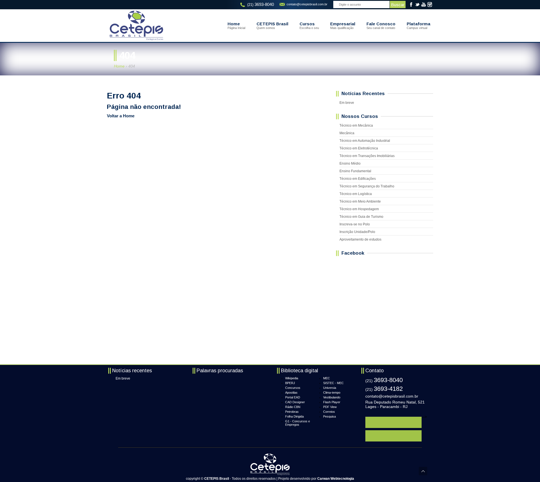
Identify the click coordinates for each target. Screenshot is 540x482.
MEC (326, 378)
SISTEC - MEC (333, 383)
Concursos (292, 387)
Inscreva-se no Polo (354, 224)
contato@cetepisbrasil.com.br (307, 4)
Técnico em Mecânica (356, 125)
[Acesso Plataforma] (393, 422)
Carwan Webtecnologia (335, 479)
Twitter (417, 4)
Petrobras (292, 411)
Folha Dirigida (294, 416)
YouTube (423, 4)
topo (423, 471)
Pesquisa (329, 416)
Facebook (411, 4)
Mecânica (346, 133)
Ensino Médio (350, 163)
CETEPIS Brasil (136, 25)
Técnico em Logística (355, 194)
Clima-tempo (331, 392)
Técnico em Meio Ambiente (360, 201)
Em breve (346, 103)
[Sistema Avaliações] (393, 435)
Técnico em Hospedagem (359, 209)
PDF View (330, 407)
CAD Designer (295, 402)
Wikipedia (291, 378)
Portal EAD (292, 397)
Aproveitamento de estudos (360, 239)
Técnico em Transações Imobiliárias (367, 156)
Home (119, 66)
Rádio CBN (292, 407)
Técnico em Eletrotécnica (358, 148)
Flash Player (331, 402)
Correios (329, 411)
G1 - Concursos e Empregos (297, 423)
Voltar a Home (120, 115)
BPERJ (290, 383)
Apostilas (291, 392)
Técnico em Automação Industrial (364, 141)
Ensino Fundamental (355, 171)
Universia (329, 387)
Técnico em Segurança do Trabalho (366, 186)
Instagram (430, 4)
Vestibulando (331, 397)
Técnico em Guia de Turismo (361, 217)
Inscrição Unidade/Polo (357, 232)
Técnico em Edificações (357, 179)
